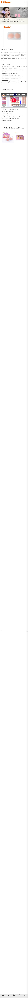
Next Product (21, 81)
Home (2, 19)
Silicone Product (7, 19)
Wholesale (5, 81)
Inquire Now (13, 81)
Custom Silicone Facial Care (12, 21)
